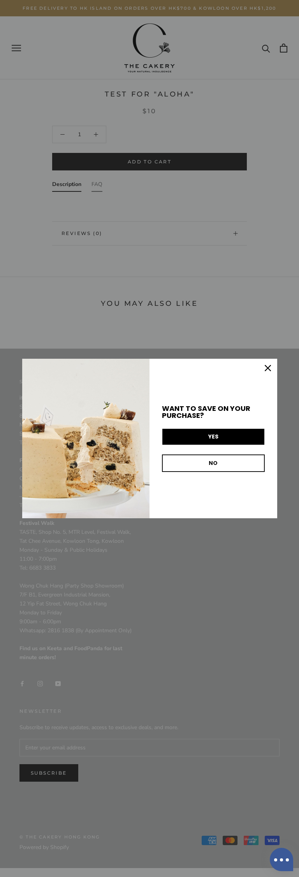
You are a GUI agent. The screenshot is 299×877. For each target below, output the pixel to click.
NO (213, 463)
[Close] (268, 368)
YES (213, 436)
